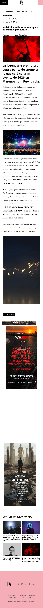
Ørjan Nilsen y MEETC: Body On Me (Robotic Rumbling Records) (30, 537)
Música (24, 11)
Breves (17, 11)
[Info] (18, 584)
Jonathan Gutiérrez (13, 19)
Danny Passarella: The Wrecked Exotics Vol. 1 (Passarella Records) (31, 559)
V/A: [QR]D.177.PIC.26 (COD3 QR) (11, 559)
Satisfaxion (9, 314)
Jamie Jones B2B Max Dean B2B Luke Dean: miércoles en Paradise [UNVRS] (11, 538)
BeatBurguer (8, 11)
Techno (31, 11)
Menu (4, 2)
